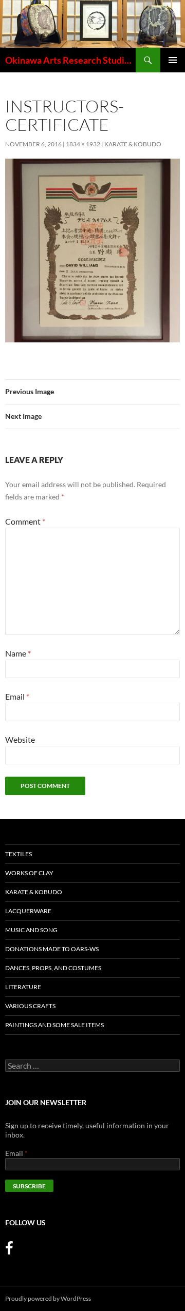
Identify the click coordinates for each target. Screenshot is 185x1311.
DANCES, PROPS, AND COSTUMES (53, 968)
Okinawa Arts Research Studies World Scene (70, 60)
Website (20, 739)
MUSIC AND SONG (31, 930)
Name (18, 653)
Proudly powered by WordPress (48, 1298)
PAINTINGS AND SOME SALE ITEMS (54, 1025)
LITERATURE (23, 987)
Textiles (18, 854)
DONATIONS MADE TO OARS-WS (52, 949)
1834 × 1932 (83, 144)
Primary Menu (172, 60)
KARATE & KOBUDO (132, 144)
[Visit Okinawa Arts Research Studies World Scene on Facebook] (9, 1250)
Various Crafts (30, 1006)
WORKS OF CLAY (29, 873)
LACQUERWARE (28, 911)
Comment (25, 521)
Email (17, 696)
